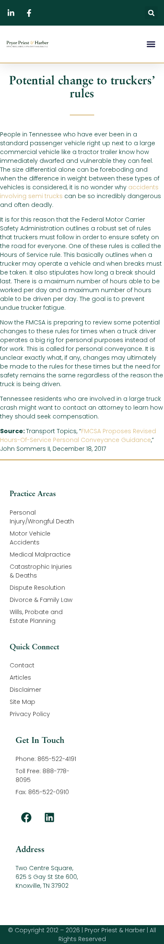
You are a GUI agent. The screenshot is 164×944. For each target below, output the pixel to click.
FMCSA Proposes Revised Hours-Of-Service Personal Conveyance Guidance (78, 435)
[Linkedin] (49, 817)
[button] (151, 12)
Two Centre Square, (44, 868)
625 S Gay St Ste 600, (47, 877)
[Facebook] (26, 817)
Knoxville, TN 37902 (42, 885)
